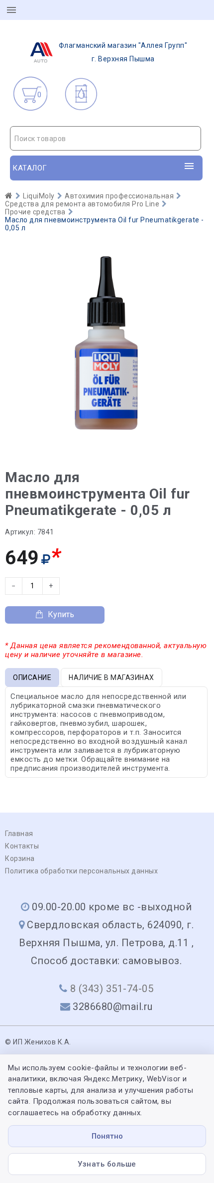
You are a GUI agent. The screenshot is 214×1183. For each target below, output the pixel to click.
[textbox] (105, 139)
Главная (19, 834)
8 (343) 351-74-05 (112, 989)
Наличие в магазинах (111, 677)
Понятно (107, 1136)
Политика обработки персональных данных (81, 871)
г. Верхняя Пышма (123, 52)
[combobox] (105, 138)
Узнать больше (107, 1164)
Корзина (20, 858)
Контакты (22, 846)
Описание (32, 677)
